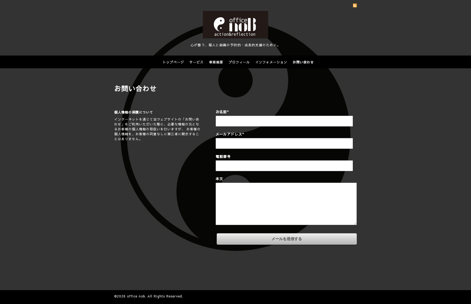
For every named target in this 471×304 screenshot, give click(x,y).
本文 (219, 178)
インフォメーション (271, 62)
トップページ (173, 62)
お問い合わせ (303, 62)
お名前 (222, 111)
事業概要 (216, 62)
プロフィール (239, 62)
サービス (196, 62)
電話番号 (223, 156)
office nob (136, 296)
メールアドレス (230, 134)
